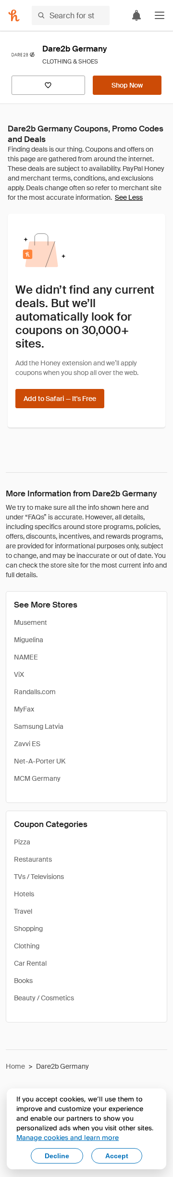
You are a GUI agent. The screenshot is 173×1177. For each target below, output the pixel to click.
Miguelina (28, 639)
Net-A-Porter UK (39, 761)
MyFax (24, 709)
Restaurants (33, 859)
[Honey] (14, 15)
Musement (30, 622)
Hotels (24, 894)
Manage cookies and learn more (67, 1137)
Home (15, 1066)
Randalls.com (35, 691)
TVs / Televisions (39, 876)
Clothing (26, 946)
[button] (159, 15)
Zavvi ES (27, 743)
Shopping (28, 928)
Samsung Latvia (38, 726)
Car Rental (30, 963)
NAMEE (26, 657)
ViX (19, 674)
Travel (23, 911)
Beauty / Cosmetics (44, 998)
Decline (57, 1156)
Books (23, 980)
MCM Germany (37, 778)
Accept (116, 1156)
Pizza (22, 842)
